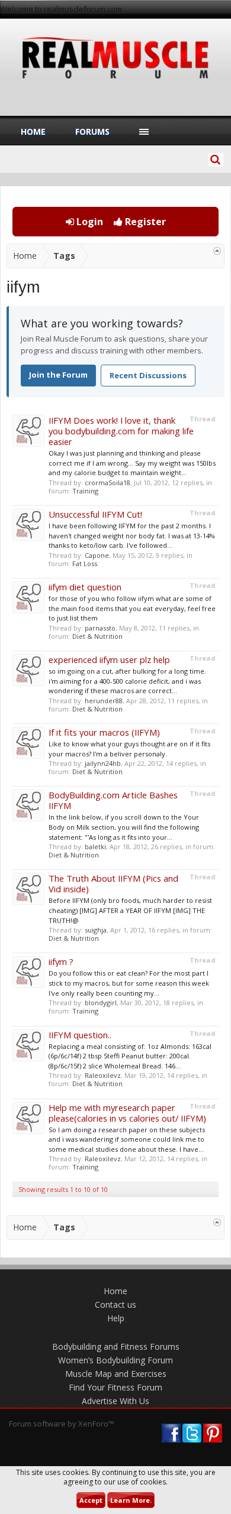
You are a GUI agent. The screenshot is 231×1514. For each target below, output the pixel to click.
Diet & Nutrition (97, 636)
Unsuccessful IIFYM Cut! (95, 514)
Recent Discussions (148, 375)
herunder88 (104, 700)
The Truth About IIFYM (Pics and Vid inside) (113, 883)
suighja (96, 929)
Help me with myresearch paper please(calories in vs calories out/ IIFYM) (127, 1113)
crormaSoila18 (107, 482)
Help (115, 1318)
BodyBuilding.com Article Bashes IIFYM (113, 800)
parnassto (100, 627)
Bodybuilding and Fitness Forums (115, 1346)
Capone (97, 555)
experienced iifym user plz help (109, 659)
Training (85, 490)
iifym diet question (85, 587)
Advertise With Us (115, 1400)
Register (144, 222)
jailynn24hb (103, 763)
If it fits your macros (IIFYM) (104, 732)
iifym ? (61, 961)
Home (33, 131)
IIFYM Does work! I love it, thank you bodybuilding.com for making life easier (121, 430)
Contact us (115, 1304)
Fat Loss (84, 563)
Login (88, 222)
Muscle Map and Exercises (115, 1373)
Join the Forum (58, 374)
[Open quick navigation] (217, 251)
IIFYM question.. (80, 1035)
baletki (95, 846)
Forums (92, 131)
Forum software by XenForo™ (61, 1423)
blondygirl (101, 1002)
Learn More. (131, 1500)
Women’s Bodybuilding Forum (115, 1360)
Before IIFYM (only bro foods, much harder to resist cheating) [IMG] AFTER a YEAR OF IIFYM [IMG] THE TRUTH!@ (130, 910)
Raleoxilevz (103, 1075)
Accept (90, 1500)
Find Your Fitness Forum (115, 1387)
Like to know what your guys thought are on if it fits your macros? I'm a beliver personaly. (129, 748)
